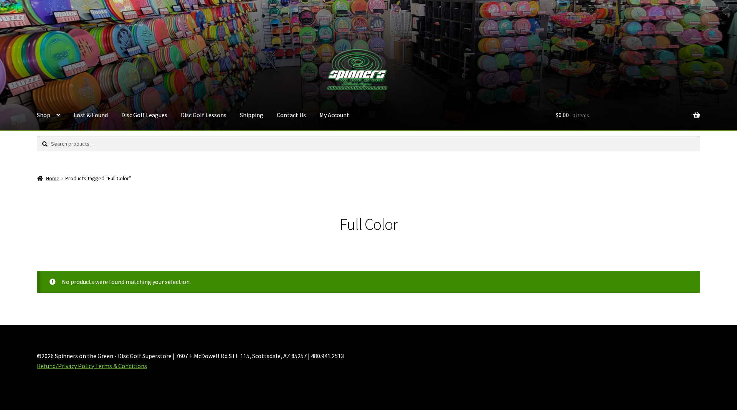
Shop (43, 115)
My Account (334, 115)
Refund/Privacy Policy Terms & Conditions (92, 366)
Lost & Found (91, 115)
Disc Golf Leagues (144, 115)
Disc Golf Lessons (203, 115)
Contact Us (291, 115)
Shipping (251, 115)
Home (52, 178)
